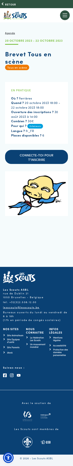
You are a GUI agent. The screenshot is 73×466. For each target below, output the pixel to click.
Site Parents (13, 347)
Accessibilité (59, 345)
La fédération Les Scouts (37, 339)
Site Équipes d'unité (13, 340)
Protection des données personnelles (60, 352)
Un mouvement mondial (37, 345)
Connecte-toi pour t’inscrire (36, 157)
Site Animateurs (15, 335)
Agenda (10, 33)
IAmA (10, 352)
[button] (8, 457)
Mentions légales (57, 339)
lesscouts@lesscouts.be (21, 307)
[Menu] (65, 15)
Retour (10, 4)
